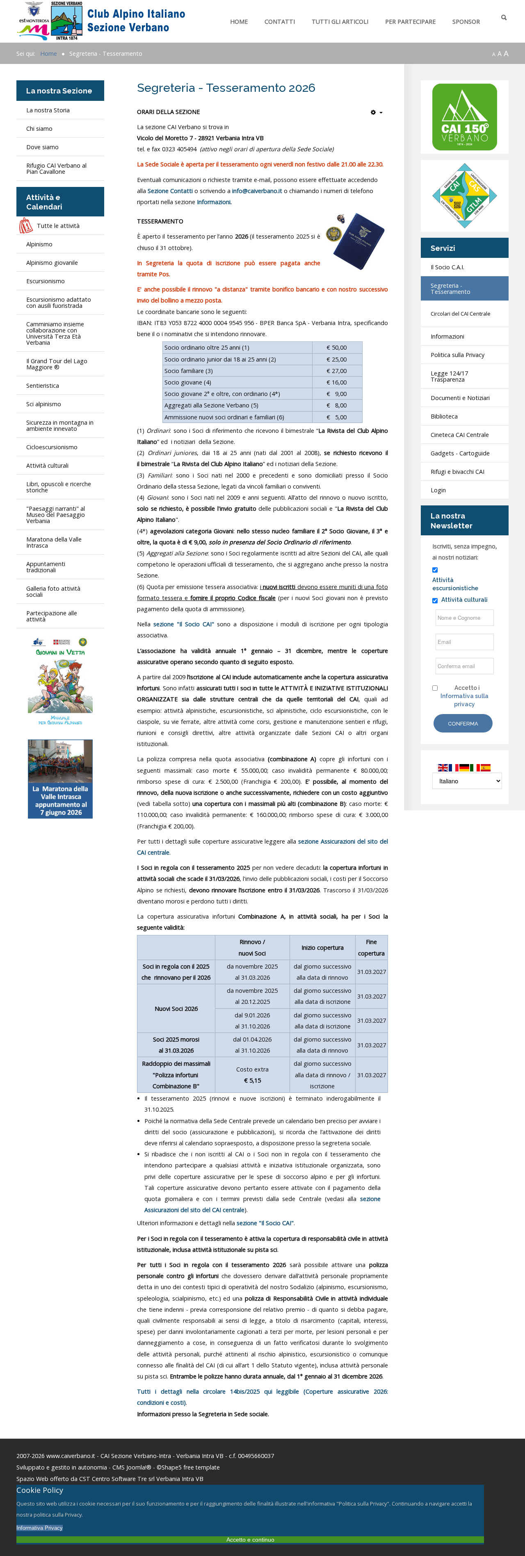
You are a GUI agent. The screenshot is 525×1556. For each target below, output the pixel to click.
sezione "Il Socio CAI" (183, 624)
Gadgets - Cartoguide (460, 453)
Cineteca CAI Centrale (460, 435)
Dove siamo (42, 147)
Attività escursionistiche (455, 584)
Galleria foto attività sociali (53, 591)
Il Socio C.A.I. (447, 267)
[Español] (486, 767)
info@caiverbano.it (257, 191)
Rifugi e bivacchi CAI (457, 471)
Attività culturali (47, 465)
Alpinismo (39, 244)
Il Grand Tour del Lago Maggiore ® (56, 364)
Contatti (280, 21)
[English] (443, 767)
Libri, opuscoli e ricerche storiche (58, 487)
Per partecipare (410, 21)
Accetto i (464, 696)
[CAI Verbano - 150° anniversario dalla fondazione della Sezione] (464, 117)
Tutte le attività (58, 226)
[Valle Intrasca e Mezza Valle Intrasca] (60, 778)
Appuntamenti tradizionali (45, 567)
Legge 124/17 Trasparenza (449, 376)
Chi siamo (39, 128)
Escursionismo (45, 281)
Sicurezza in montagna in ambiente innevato (60, 425)
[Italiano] (475, 767)
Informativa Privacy (39, 1528)
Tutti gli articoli (340, 21)
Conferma (463, 724)
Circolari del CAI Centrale (461, 314)
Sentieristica (42, 385)
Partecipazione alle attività (51, 616)
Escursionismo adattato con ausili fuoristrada (58, 302)
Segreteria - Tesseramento (450, 289)
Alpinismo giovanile (52, 262)
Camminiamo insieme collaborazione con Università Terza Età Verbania (55, 333)
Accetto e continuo (250, 1539)
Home (239, 21)
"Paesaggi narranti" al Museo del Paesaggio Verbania (55, 515)
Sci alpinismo (43, 404)
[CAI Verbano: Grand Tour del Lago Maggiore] (464, 195)
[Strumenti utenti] (376, 112)
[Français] (454, 767)
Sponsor (466, 21)
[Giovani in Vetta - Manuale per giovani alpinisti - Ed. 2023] (60, 682)
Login (438, 490)
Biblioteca (444, 416)
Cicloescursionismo (52, 447)
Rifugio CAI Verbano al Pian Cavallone (56, 168)
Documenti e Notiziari (460, 398)
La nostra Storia (48, 110)
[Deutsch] (464, 767)
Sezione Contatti (170, 191)
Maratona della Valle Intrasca (54, 542)
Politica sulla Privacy (457, 355)
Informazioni (214, 202)
